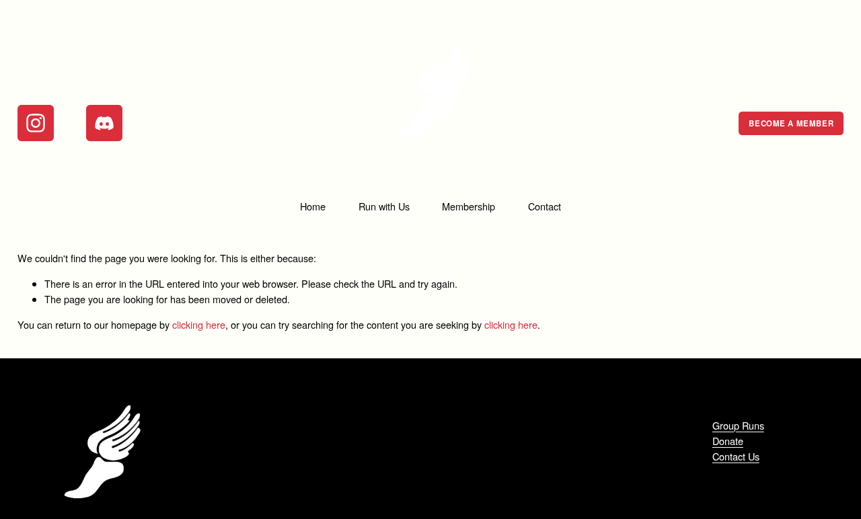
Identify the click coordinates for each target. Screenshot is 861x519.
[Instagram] (35, 123)
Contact (544, 206)
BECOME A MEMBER (791, 123)
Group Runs (738, 425)
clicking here (198, 324)
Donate (727, 441)
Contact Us (735, 456)
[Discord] (104, 123)
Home (313, 206)
